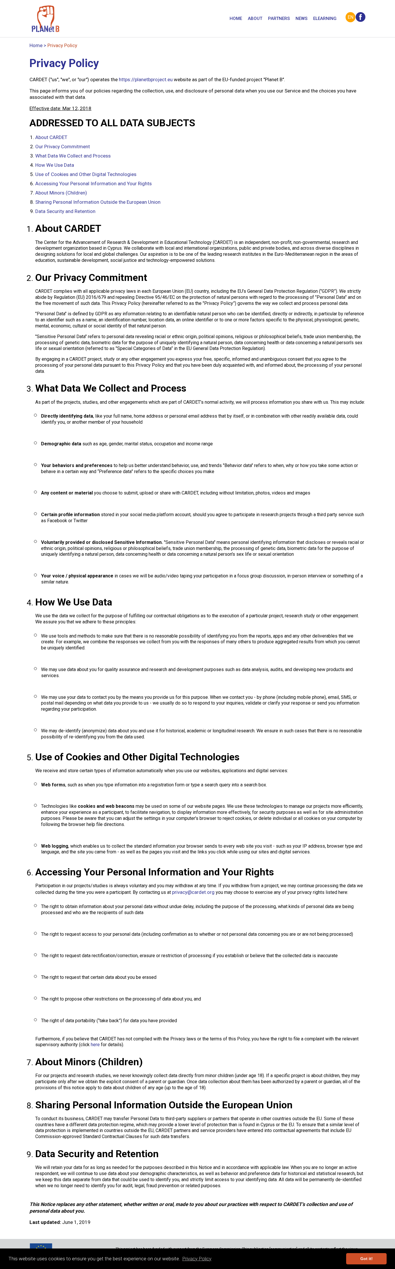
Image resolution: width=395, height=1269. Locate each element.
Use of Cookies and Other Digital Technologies (85, 174)
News (301, 19)
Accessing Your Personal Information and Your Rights (93, 183)
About (255, 19)
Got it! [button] (366, 1258)
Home (236, 19)
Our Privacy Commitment (62, 146)
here (95, 1044)
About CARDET (51, 137)
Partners (279, 19)
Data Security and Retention (65, 211)
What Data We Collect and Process (73, 156)
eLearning (325, 19)
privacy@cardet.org (193, 892)
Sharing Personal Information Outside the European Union (97, 202)
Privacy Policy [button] (196, 1258)
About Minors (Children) (61, 193)
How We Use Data (54, 165)
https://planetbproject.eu (146, 79)
